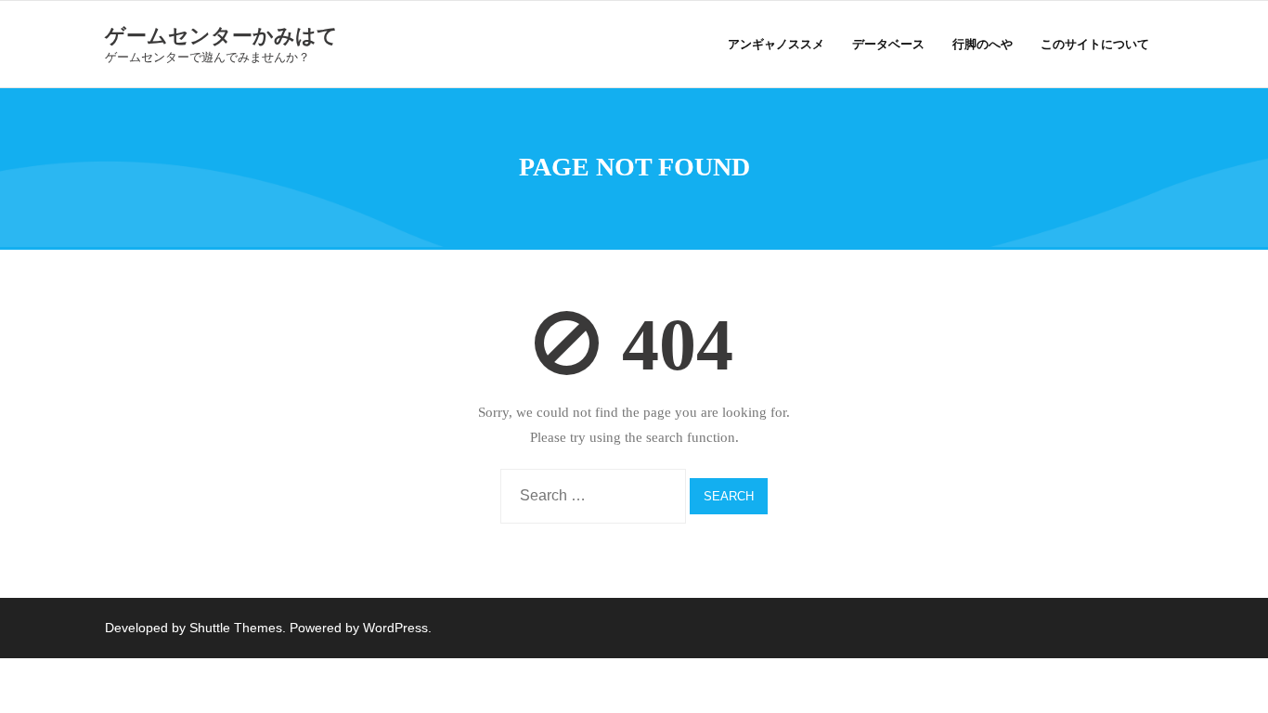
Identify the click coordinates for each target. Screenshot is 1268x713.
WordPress (395, 627)
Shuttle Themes (235, 627)
